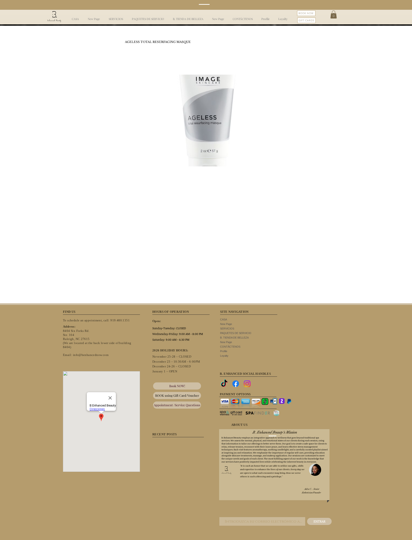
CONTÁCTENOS (230, 346)
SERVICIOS (227, 328)
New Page (226, 324)
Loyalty (224, 355)
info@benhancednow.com (90, 355)
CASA (223, 319)
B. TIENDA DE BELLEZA (234, 337)
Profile (223, 351)
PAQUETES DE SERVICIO (235, 333)
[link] (333, 14)
